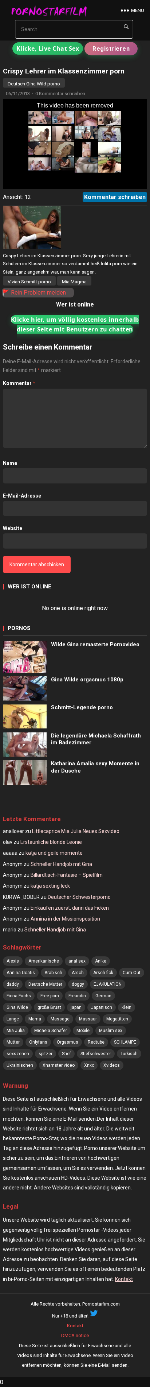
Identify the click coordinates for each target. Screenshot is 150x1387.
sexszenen (18, 1053)
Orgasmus (67, 1042)
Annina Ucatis (21, 972)
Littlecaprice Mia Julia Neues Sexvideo (75, 831)
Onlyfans (38, 1042)
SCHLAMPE (125, 1042)
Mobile (83, 1030)
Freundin (77, 995)
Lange (13, 1019)
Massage (60, 1019)
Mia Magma (74, 281)
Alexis (13, 961)
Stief (66, 1053)
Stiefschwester (95, 1053)
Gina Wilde (17, 1007)
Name (10, 463)
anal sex (77, 961)
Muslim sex (110, 1030)
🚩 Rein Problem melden (34, 292)
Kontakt (124, 1279)
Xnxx (89, 1065)
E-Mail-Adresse (22, 496)
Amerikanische (43, 961)
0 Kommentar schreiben (60, 93)
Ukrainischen (20, 1065)
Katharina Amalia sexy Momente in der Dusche (95, 767)
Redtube (96, 1042)
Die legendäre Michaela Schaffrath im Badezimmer (96, 739)
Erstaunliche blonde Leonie (51, 842)
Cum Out (132, 972)
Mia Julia (16, 1030)
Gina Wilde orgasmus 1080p (87, 679)
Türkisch (129, 1053)
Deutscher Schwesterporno (79, 897)
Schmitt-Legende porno (82, 707)
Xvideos (111, 1065)
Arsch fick (103, 972)
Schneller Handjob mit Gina (61, 864)
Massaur (88, 1019)
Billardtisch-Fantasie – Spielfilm (67, 875)
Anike (100, 961)
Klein (126, 1007)
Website (12, 528)
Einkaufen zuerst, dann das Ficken (70, 908)
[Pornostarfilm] (52, 10)
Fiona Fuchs (19, 995)
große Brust (49, 1007)
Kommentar (19, 383)
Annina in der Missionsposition (65, 919)
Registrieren (111, 48)
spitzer (45, 1053)
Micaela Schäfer (50, 1030)
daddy (13, 984)
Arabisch (53, 972)
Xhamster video (59, 1065)
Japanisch (101, 1007)
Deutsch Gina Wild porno (34, 83)
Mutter (13, 1042)
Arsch (78, 972)
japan (76, 1007)
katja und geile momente (54, 853)
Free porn (49, 995)
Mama (34, 1019)
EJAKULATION (108, 984)
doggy (78, 984)
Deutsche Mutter (45, 984)
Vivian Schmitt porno (29, 281)
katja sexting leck (50, 886)
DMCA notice (75, 1335)
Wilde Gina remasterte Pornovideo (95, 644)
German (103, 995)
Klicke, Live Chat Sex (47, 48)
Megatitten (117, 1019)
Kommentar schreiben (115, 197)
